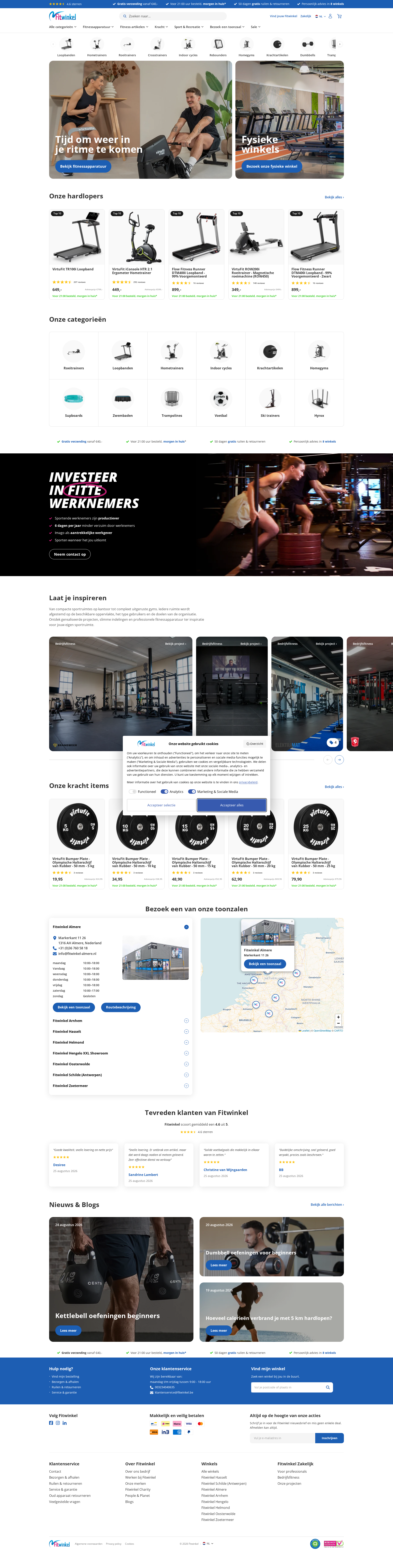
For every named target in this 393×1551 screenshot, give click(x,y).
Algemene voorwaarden (88, 1543)
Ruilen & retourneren (66, 1387)
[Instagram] (58, 1423)
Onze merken (135, 1483)
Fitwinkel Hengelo (214, 1501)
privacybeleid (248, 782)
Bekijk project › (175, 644)
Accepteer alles (232, 805)
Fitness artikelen (132, 27)
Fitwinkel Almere (214, 1489)
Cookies (129, 1543)
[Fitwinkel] (59, 1544)
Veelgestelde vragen (64, 1501)
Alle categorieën (61, 27)
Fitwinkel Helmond (215, 1507)
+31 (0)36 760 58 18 (73, 948)
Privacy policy (113, 1543)
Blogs (129, 1501)
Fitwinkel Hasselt (214, 1477)
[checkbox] (141, 791)
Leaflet (305, 1030)
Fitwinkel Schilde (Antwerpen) (223, 1483)
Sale (254, 27)
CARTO (338, 1030)
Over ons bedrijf (137, 1471)
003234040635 (165, 1387)
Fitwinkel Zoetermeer (217, 1519)
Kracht (160, 27)
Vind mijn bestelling (65, 1376)
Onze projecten (289, 1483)
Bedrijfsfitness (288, 1477)
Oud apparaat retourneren (70, 1495)
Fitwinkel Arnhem (214, 1495)
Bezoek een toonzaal (225, 27)
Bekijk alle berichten (326, 1204)
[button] (281, 982)
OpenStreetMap (322, 1030)
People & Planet (137, 1495)
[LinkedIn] (65, 1423)
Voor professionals (292, 1471)
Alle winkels (210, 1471)
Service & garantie (64, 1392)
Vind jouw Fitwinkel (283, 16)
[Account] (330, 16)
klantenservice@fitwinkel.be (174, 1392)
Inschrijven (329, 1438)
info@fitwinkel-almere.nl (77, 953)
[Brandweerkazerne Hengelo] (120, 694)
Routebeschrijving (121, 1007)
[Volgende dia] (339, 759)
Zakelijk (305, 16)
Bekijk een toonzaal (265, 964)
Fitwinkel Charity (137, 1489)
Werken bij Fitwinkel (140, 1477)
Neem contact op (70, 554)
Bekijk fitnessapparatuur (83, 166)
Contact (55, 1471)
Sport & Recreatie (187, 27)
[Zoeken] (328, 1387)
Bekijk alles (334, 197)
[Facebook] (51, 1423)
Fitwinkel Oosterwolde (218, 1514)
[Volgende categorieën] (340, 44)
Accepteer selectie (161, 805)
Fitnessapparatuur (96, 27)
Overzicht (256, 744)
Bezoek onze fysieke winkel (271, 166)
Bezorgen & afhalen (65, 1382)
